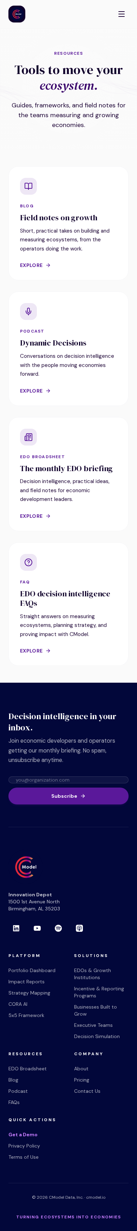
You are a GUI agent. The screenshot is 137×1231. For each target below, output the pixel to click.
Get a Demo (23, 1134)
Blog (13, 1080)
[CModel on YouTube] (37, 928)
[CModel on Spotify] (58, 928)
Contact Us (87, 1091)
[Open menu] (122, 14)
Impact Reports (26, 981)
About (81, 1068)
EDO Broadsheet (27, 1068)
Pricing (81, 1080)
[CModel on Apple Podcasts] (79, 928)
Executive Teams (93, 1025)
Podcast (18, 1091)
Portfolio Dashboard (32, 970)
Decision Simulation (97, 1036)
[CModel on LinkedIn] (16, 928)
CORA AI (17, 1004)
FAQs (14, 1102)
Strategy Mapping (29, 993)
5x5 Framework (26, 1015)
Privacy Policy (24, 1146)
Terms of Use (23, 1157)
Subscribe (64, 796)
